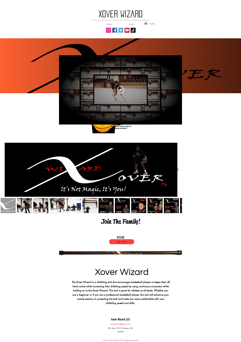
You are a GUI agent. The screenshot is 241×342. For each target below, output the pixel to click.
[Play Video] (120, 89)
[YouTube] (127, 30)
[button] (153, 24)
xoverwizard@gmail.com (120, 324)
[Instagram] (108, 30)
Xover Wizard (120, 13)
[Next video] (176, 90)
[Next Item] (177, 169)
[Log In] (145, 23)
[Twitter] (120, 30)
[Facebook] (114, 30)
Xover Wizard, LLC (120, 319)
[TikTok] (133, 30)
